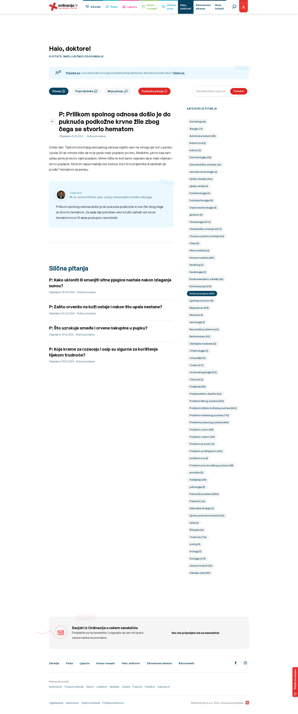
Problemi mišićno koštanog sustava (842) (213, 408)
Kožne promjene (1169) (202, 293)
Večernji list (55, 686)
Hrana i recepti (105, 663)
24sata (126, 686)
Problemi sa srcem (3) (202, 443)
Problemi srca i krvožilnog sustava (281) (212, 465)
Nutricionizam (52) (200, 336)
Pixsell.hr (150, 686)
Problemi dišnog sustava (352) (207, 401)
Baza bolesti (186, 663)
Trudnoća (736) (198, 537)
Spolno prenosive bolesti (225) (207, 515)
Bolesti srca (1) (198, 143)
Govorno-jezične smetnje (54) (207, 236)
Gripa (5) (194, 243)
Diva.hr (90, 686)
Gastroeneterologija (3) (203, 207)
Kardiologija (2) (198, 272)
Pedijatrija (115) (198, 386)
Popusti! (137, 686)
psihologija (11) (197, 486)
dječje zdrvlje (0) (199, 186)
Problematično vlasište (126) (205, 393)
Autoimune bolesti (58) (203, 135)
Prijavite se (73, 72)
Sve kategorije (198, 121)
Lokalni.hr (102, 686)
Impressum (72, 702)
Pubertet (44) (197, 501)
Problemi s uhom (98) (201, 429)
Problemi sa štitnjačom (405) (206, 451)
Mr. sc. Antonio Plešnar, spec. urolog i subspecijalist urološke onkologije (111, 197)
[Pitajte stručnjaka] (295, 682)
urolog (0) (195, 544)
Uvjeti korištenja (91, 702)
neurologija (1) (197, 322)
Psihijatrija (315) (198, 479)
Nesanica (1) (196, 314)
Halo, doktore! (131, 663)
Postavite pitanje (152, 91)
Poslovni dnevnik (74, 686)
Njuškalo (115, 686)
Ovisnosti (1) (196, 379)
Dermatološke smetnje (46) (205, 164)
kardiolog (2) (196, 264)
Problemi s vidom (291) (202, 436)
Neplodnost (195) (199, 307)
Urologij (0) (195, 551)
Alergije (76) (196, 128)
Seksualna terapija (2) (202, 508)
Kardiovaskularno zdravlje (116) (206, 279)
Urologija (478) (198, 558)
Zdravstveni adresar (159, 663)
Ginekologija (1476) (200, 221)
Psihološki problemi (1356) (204, 494)
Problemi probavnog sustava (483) (209, 422)
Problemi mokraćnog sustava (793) (209, 415)
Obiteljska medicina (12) (203, 343)
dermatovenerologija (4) (203, 171)
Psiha (114, 6)
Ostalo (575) (196, 365)
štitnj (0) (194, 522)
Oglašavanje (56, 702)
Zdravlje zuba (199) (200, 572)
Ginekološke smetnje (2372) (206, 228)
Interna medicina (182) (202, 257)
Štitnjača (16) (197, 529)
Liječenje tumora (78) (201, 300)
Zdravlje (96, 6)
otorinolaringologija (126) (203, 372)
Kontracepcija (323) (200, 286)
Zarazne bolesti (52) (201, 565)
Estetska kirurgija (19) (201, 200)
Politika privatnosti (113, 702)
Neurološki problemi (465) (204, 329)
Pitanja (56, 91)
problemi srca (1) (199, 458)
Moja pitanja (115, 91)
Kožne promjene (96, 136)
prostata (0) (196, 472)
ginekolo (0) (196, 214)
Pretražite (239, 91)
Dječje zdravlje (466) (201, 178)
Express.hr (164, 686)
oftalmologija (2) (199, 350)
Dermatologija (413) (200, 157)
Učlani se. (179, 72)
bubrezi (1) (195, 150)
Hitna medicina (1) (199, 250)
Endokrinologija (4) (200, 193)
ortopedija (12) (198, 357)
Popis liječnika (84, 91)
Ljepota (132, 6)
